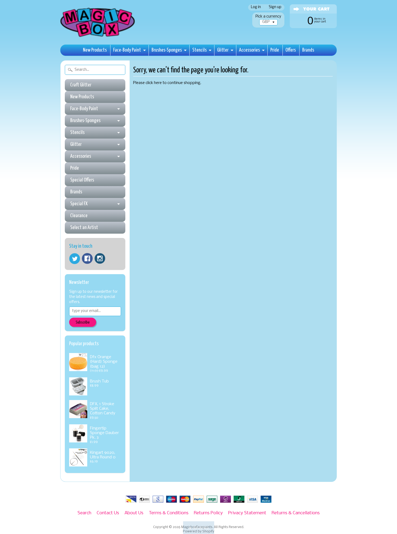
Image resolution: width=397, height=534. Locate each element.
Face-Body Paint (127, 50)
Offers (290, 50)
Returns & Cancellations (296, 513)
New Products (95, 50)
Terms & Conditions (169, 513)
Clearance (79, 215)
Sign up (275, 7)
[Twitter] (74, 258)
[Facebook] (87, 258)
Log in (256, 7)
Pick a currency (268, 17)
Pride (274, 50)
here (158, 83)
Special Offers (82, 180)
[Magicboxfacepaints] (98, 37)
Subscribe (83, 322)
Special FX (79, 203)
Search (84, 513)
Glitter (222, 50)
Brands (308, 50)
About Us (134, 513)
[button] (198, 527)
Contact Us (108, 513)
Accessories (249, 50)
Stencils (199, 50)
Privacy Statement (247, 513)
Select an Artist (84, 227)
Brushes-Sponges (167, 50)
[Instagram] (100, 258)
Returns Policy (208, 513)
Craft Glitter (80, 85)
